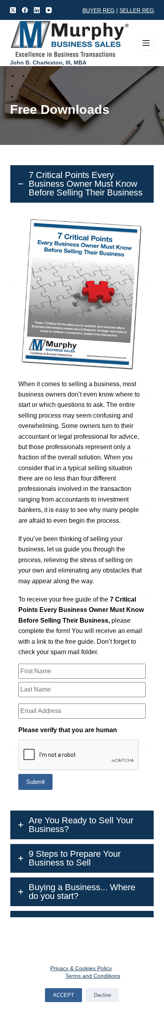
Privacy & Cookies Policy (81, 968)
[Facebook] (25, 10)
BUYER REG (98, 10)
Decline (102, 995)
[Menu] (146, 43)
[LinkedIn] (37, 10)
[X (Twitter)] (13, 10)
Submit (35, 781)
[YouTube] (49, 10)
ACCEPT (63, 995)
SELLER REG (136, 10)
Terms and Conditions (92, 976)
